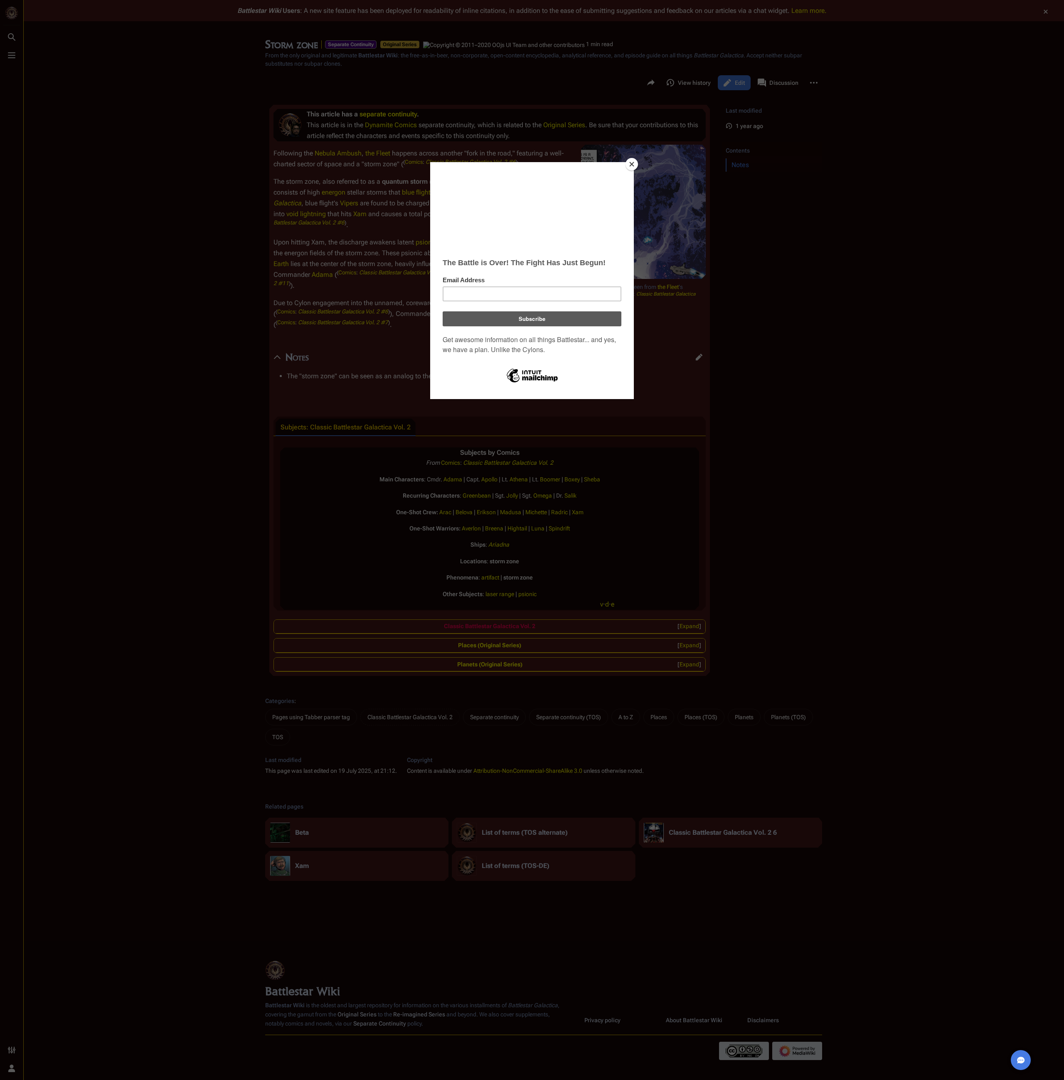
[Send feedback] (1021, 1060)
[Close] (632, 164)
